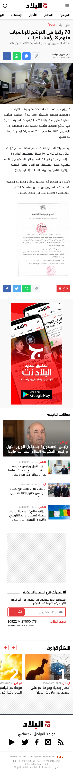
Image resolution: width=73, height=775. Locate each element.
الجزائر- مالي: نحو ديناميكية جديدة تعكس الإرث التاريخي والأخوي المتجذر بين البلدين (27, 515)
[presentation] (13, 647)
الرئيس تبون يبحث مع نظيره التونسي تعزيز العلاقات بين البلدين (28, 493)
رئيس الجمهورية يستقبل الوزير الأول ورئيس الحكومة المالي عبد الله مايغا (37, 449)
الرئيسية (65, 15)
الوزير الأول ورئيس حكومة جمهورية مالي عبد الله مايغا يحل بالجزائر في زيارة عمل (27, 470)
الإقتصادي (16, 15)
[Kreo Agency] (59, 756)
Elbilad (36, 6)
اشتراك (17, 612)
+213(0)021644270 (51, 761)
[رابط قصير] (36, 56)
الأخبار (33, 15)
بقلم (61, 56)
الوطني (48, 15)
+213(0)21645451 (26, 761)
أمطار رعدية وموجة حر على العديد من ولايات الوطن (50, 690)
